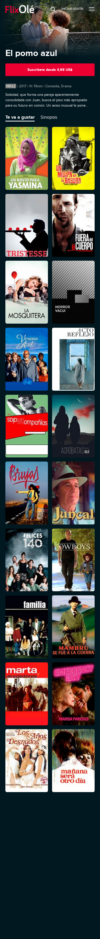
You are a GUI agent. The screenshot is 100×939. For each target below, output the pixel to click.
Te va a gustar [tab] (20, 117)
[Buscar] (49, 9)
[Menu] (92, 9)
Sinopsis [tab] (49, 117)
